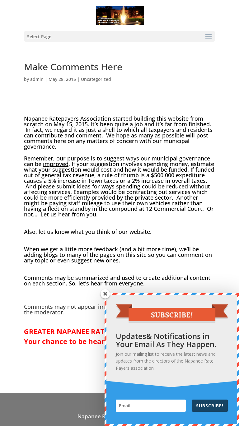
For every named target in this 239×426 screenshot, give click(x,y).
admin (37, 79)
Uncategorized (96, 79)
